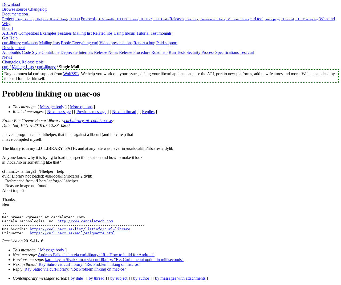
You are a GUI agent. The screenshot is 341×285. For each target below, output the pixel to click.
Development (13, 47)
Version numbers (212, 19)
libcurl (7, 28)
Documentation (15, 14)
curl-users (30, 43)
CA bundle (106, 19)
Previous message (91, 111)
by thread (96, 278)
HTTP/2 (145, 19)
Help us (41, 19)
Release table (33, 62)
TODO (74, 19)
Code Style (31, 52)
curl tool (256, 19)
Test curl (247, 52)
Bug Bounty (24, 19)
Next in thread (124, 111)
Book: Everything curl (79, 43)
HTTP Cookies (126, 19)
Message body (52, 107)
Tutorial (287, 19)
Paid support (166, 43)
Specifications (227, 52)
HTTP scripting (307, 19)
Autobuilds (11, 52)
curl (5, 67)
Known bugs (58, 19)
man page (272, 19)
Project (8, 19)
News (7, 57)
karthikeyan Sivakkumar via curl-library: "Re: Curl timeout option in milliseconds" (114, 259)
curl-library (11, 43)
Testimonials (161, 33)
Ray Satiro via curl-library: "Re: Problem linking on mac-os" (89, 264)
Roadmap (159, 52)
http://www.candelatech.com (85, 221)
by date (77, 278)
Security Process (200, 52)
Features (65, 33)
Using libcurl (124, 33)
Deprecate (69, 52)
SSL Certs (161, 19)
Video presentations (115, 43)
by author (141, 278)
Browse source (14, 9)
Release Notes (106, 52)
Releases (176, 19)
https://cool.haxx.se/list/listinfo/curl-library (80, 229)
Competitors (28, 33)
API (13, 33)
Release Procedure (134, 52)
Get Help (10, 38)
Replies (148, 111)
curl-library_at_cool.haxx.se (88, 120)
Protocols (88, 19)
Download (11, 4)
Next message (59, 111)
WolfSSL (71, 73)
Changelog (37, 9)
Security (192, 19)
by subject (118, 278)
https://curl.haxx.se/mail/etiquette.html (72, 233)
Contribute (50, 52)
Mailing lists (49, 43)
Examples (48, 33)
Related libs (102, 33)
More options (81, 107)
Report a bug (144, 43)
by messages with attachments (180, 278)
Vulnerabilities (237, 19)
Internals (86, 52)
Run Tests (177, 52)
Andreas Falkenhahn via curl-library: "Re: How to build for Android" (96, 254)
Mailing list (82, 33)
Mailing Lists (23, 67)
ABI (6, 33)
